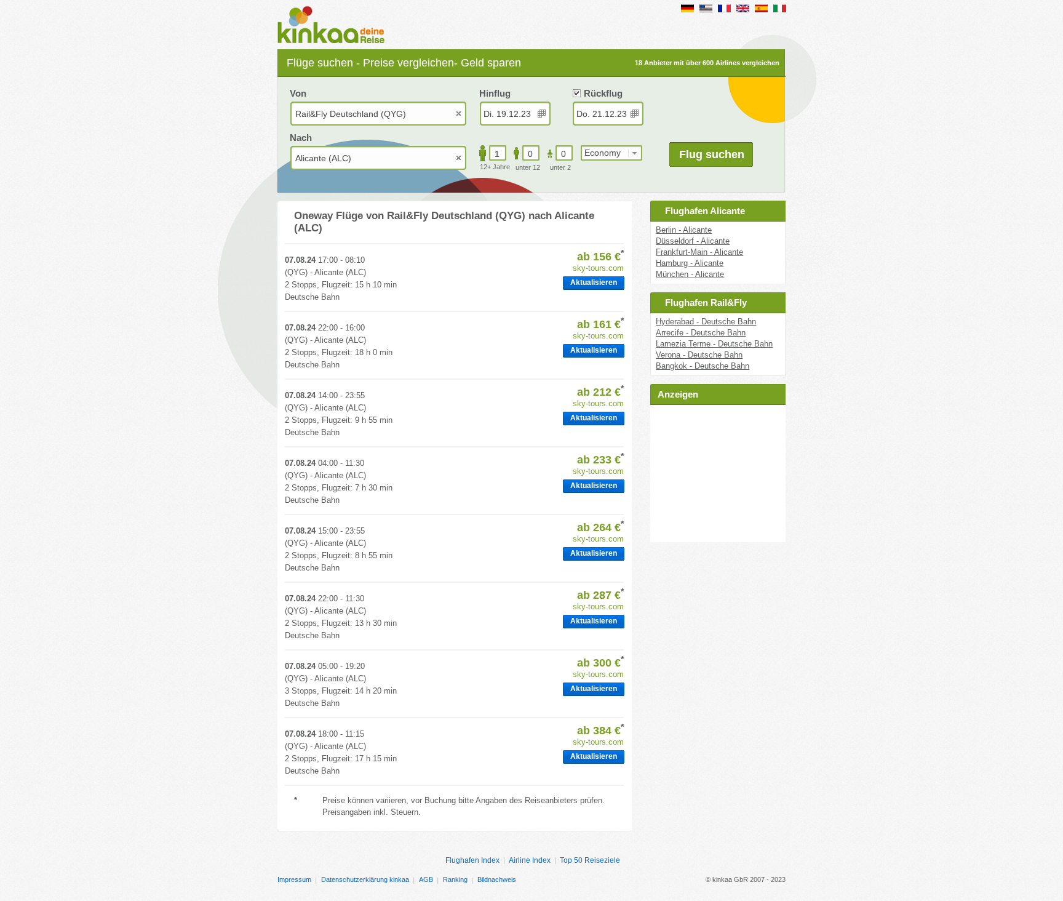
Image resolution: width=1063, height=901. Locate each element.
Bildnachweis (496, 879)
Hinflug (495, 93)
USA (705, 8)
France (724, 8)
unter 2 (560, 167)
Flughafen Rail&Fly (706, 302)
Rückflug (603, 93)
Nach (301, 137)
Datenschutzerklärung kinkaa (365, 879)
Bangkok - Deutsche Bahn (702, 365)
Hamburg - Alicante (689, 263)
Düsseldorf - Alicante (693, 241)
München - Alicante (690, 274)
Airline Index (530, 860)
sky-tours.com (598, 268)
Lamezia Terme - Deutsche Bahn (714, 343)
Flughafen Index (472, 860)
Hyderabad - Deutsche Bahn (706, 321)
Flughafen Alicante (705, 211)
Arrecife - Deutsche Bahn (701, 332)
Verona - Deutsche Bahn (699, 354)
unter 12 (528, 167)
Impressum (294, 879)
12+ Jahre (495, 166)
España (761, 8)
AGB (426, 879)
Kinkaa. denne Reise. (335, 26)
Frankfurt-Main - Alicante (699, 252)
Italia (779, 8)
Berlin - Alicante (684, 229)
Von (298, 93)
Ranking (455, 879)
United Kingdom (742, 8)
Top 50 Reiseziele (590, 860)
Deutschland (687, 8)
